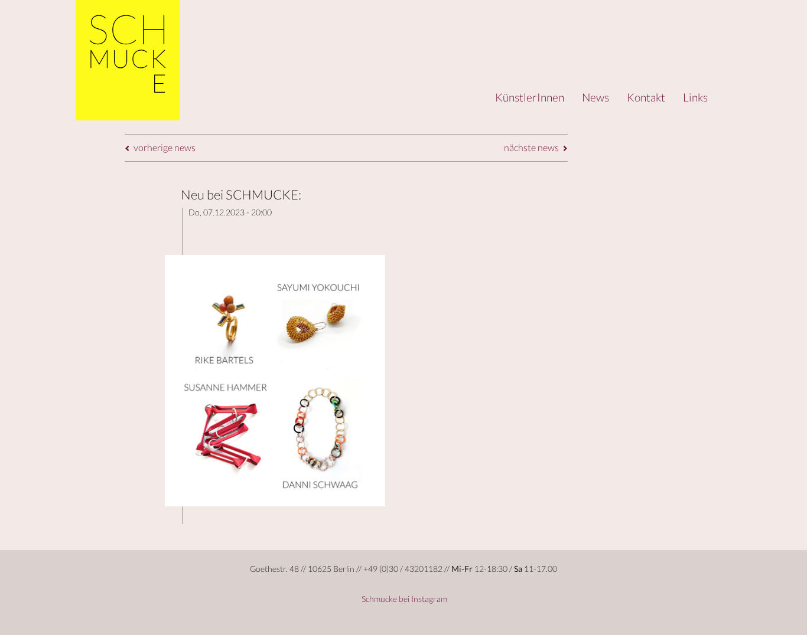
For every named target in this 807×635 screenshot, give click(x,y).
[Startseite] (128, 60)
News (595, 97)
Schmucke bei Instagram (403, 599)
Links (695, 97)
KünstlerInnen (529, 97)
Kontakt (646, 97)
